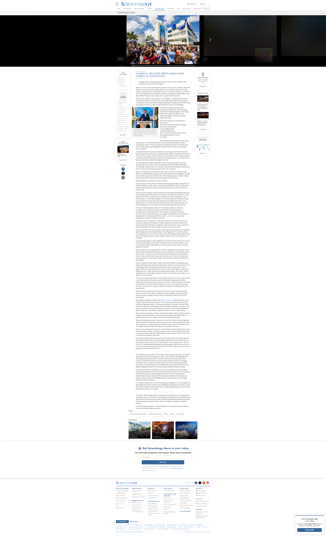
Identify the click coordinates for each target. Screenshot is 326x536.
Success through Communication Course (138, 510)
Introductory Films (152, 498)
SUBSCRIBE (309, 530)
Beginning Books (152, 490)
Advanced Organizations (170, 504)
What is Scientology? (139, 8)
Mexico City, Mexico (121, 110)
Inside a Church (120, 502)
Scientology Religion (148, 524)
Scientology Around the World (170, 495)
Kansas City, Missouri (122, 118)
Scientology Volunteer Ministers (136, 527)
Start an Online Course (121, 527)
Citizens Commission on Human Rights (180, 529)
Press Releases (201, 490)
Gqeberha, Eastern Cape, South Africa (123, 103)
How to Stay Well (185, 511)
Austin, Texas (120, 112)
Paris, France (120, 106)
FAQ (178, 8)
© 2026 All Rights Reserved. (130, 531)
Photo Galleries (201, 493)
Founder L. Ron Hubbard (122, 490)
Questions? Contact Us (203, 501)
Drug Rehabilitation (184, 498)
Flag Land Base (167, 507)
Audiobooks (151, 493)
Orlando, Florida (121, 124)
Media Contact (201, 495)
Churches (149, 8)
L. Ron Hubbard (127, 8)
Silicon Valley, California (122, 129)
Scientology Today (159, 8)
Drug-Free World (170, 216)
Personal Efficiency (136, 505)
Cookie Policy (194, 531)
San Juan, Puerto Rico (122, 100)
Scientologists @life (169, 490)
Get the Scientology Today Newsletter (201, 516)
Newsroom (206, 8)
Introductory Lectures (153, 495)
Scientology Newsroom (172, 524)
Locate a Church (201, 506)
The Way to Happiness (189, 527)
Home (118, 8)
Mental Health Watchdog (186, 505)
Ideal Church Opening (155, 414)
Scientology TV (192, 4)
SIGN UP (163, 462)
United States (180, 414)
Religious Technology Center (196, 524)
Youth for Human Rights (163, 529)
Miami (165, 414)
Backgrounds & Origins (122, 498)
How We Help (170, 8)
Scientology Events (121, 80)
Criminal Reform (184, 495)
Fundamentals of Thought (138, 497)
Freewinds (166, 509)
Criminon (198, 527)
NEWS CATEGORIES (123, 74)
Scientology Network (136, 524)
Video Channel (119, 507)
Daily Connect (168, 488)
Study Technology (184, 493)
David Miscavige (183, 524)
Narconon (205, 527)
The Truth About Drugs (185, 500)
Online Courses (197, 8)
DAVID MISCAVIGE (203, 77)
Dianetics (127, 524)
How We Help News (121, 86)
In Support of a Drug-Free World (134, 529)
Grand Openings (121, 78)
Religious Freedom (121, 82)
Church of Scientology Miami (138, 414)
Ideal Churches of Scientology (168, 501)
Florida (172, 414)
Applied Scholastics (166, 300)
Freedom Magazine (171, 527)
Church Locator (167, 498)
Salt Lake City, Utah (121, 131)
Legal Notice (207, 531)
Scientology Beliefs (121, 493)
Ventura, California (121, 114)
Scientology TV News (153, 511)
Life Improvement (136, 507)
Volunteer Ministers (185, 507)
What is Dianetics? (120, 495)
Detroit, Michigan (121, 120)
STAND (180, 527)
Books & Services (186, 8)
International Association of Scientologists (155, 527)
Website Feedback (202, 503)
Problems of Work (136, 494)
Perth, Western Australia (122, 126)
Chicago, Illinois (121, 108)
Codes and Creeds (120, 500)
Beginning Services (138, 500)
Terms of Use (201, 531)
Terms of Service (147, 470)
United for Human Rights (149, 529)
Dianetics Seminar (136, 502)
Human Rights (183, 502)
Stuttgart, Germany (121, 122)
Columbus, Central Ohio (122, 116)
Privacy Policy (164, 466)
